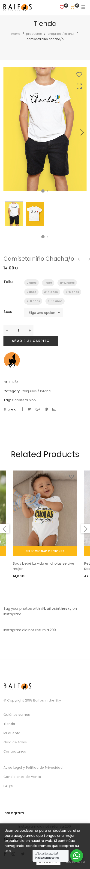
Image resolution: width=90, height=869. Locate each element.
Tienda (9, 724)
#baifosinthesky (56, 608)
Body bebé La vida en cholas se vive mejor (43, 566)
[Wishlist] (62, 7)
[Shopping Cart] (73, 7)
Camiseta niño (24, 400)
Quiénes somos (16, 714)
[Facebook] (22, 409)
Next (82, 132)
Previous (4, 528)
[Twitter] (29, 409)
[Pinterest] (46, 409)
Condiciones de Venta (22, 776)
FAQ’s (8, 786)
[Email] (54, 409)
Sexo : (8, 311)
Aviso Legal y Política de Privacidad (33, 767)
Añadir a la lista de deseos (79, 74)
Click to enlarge (79, 137)
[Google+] (38, 409)
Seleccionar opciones (45, 551)
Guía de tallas (15, 742)
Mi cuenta (12, 733)
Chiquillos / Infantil (61, 34)
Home (15, 34)
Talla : (9, 281)
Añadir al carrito (31, 340)
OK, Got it (48, 862)
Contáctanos (14, 751)
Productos (34, 34)
